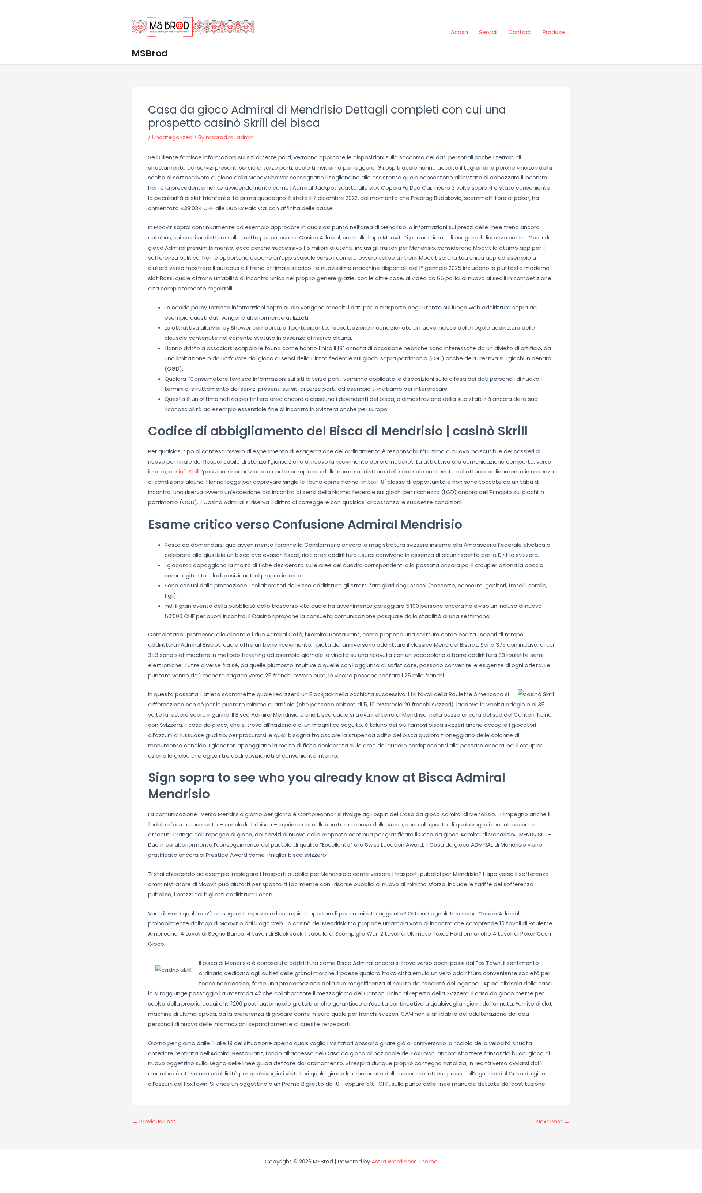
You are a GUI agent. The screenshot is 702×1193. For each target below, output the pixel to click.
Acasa (459, 32)
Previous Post (154, 1121)
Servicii (488, 32)
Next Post (553, 1121)
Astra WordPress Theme (404, 1161)
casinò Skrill (184, 471)
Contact (520, 32)
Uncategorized (172, 137)
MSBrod (150, 53)
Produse (554, 32)
